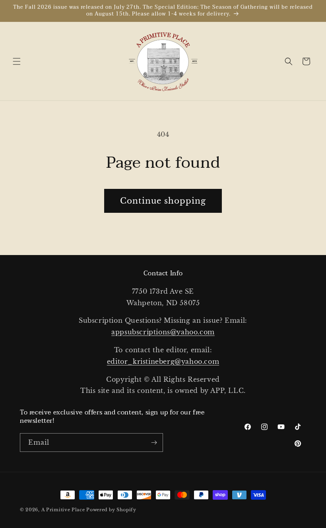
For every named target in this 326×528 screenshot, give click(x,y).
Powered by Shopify (111, 509)
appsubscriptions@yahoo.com (163, 332)
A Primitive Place (63, 509)
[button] (16, 61)
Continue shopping (163, 201)
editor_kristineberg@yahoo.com (163, 361)
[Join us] (154, 442)
